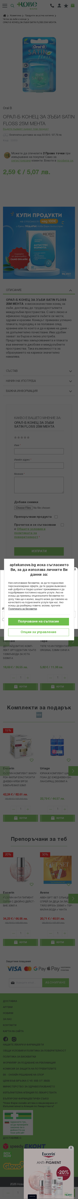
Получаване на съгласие (38, 621)
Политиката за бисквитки (22, 609)
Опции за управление (38, 632)
